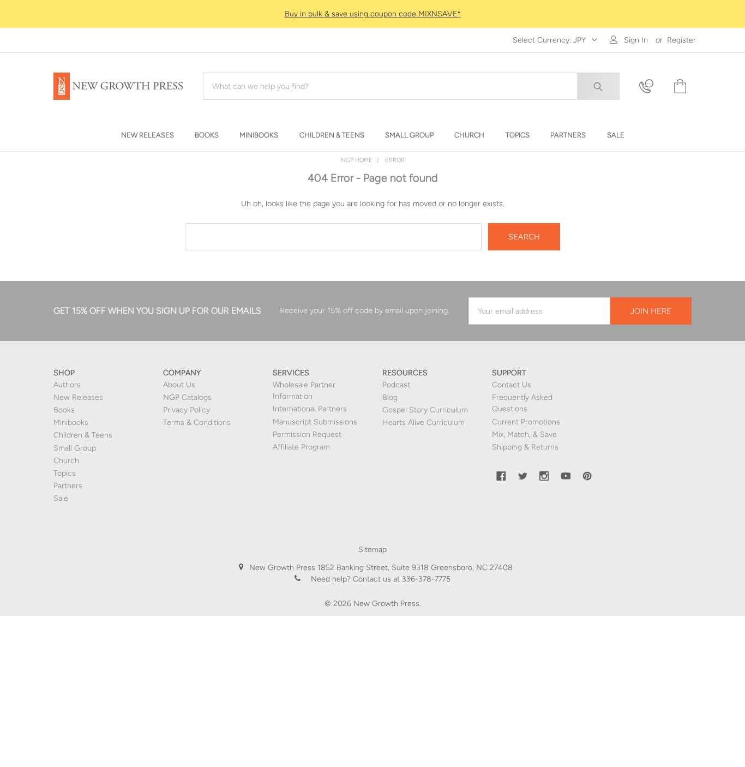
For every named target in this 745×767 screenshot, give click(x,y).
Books (64, 410)
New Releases (78, 397)
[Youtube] (566, 476)
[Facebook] (501, 476)
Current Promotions (526, 422)
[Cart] (679, 86)
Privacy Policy (186, 410)
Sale (60, 498)
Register (681, 40)
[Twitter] (523, 476)
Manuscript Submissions (315, 422)
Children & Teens (82, 435)
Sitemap (372, 549)
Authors (67, 385)
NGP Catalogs (187, 397)
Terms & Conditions (197, 422)
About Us (179, 385)
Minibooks (70, 422)
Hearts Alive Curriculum (423, 422)
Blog (390, 397)
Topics (64, 473)
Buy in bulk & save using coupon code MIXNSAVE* (373, 14)
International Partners (310, 409)
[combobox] (411, 86)
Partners (67, 485)
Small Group (74, 448)
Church (66, 460)
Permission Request (307, 434)
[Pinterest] (587, 476)
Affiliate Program (301, 447)
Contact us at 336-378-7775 (400, 579)
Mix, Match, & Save (524, 434)
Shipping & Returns (525, 447)
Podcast (396, 385)
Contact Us (511, 385)
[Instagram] (544, 476)
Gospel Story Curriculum (425, 410)
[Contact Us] (649, 86)
